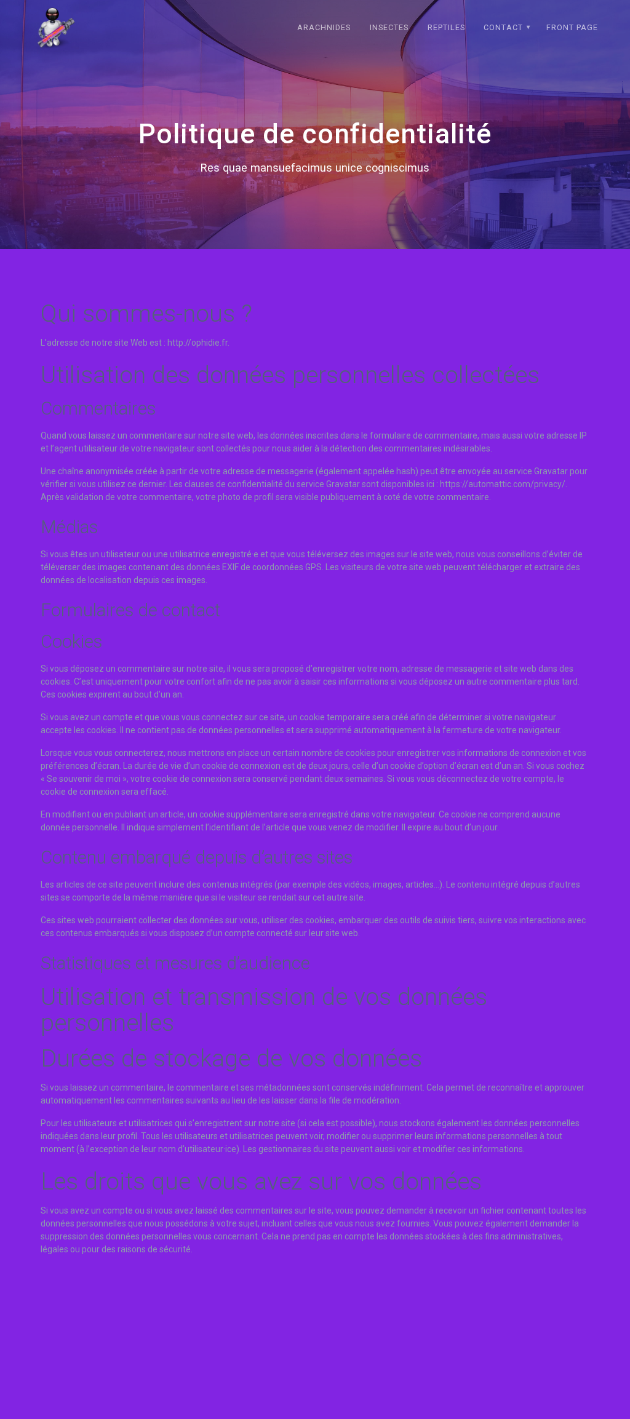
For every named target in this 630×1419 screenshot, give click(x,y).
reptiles (446, 27)
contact (503, 27)
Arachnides (324, 27)
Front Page (572, 27)
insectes (389, 27)
